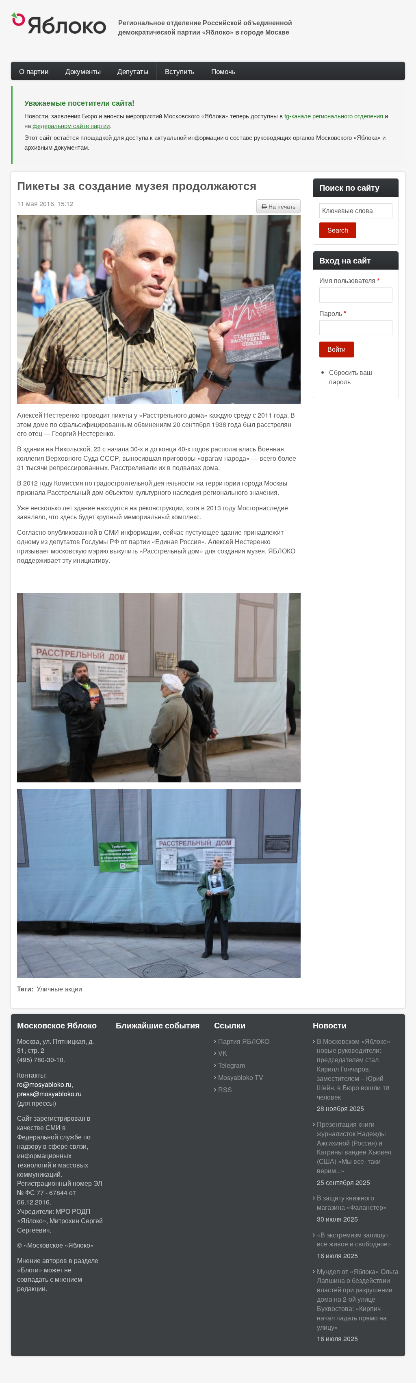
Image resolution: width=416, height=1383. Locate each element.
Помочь (223, 71)
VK (222, 1053)
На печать (281, 206)
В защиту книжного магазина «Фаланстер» (352, 1202)
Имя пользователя (347, 280)
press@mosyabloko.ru (49, 1093)
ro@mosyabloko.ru (44, 1084)
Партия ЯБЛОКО (243, 1041)
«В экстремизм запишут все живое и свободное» (354, 1239)
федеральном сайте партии (71, 125)
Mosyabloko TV (240, 1077)
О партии (34, 71)
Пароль (330, 313)
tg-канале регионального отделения (333, 115)
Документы (83, 71)
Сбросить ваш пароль (350, 377)
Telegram (231, 1065)
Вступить (180, 71)
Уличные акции (59, 988)
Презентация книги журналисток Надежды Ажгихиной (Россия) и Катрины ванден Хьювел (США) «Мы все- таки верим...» (354, 1147)
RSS (225, 1089)
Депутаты (132, 71)
